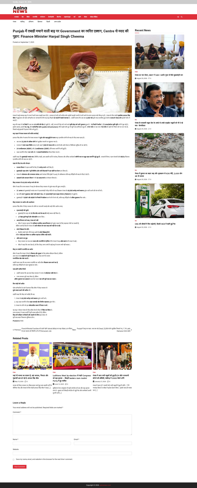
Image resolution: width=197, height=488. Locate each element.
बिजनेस (59, 17)
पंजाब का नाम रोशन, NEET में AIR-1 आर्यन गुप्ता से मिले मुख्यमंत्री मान (159, 75)
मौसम (85, 17)
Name (15, 439)
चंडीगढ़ (22, 22)
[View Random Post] (178, 16)
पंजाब (14, 22)
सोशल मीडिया (93, 17)
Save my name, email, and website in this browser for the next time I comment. (44, 459)
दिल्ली (48, 22)
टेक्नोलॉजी (51, 17)
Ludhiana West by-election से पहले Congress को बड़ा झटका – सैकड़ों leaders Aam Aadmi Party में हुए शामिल (72, 378)
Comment (17, 412)
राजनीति (35, 17)
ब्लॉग (79, 17)
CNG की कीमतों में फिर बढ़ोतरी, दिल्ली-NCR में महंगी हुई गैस (155, 224)
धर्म (74, 17)
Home (16, 17)
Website (16, 449)
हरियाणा (31, 22)
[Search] (181, 16)
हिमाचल (40, 22)
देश (23, 17)
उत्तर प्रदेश (57, 22)
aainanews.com (105, 485)
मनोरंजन (42, 17)
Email (76, 439)
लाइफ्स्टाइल (67, 17)
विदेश (28, 17)
